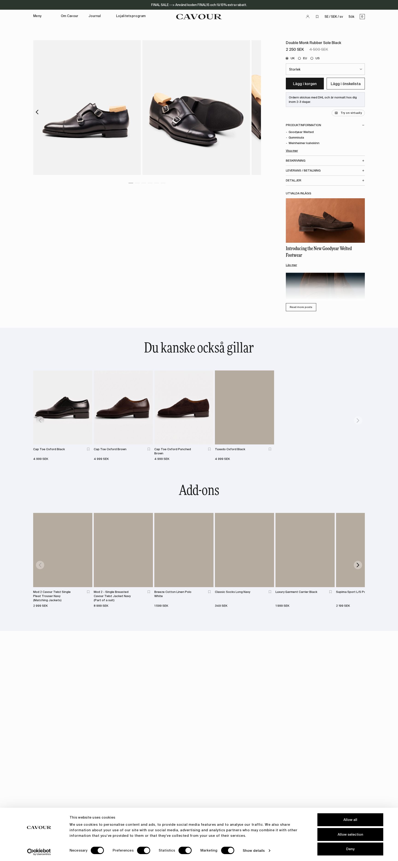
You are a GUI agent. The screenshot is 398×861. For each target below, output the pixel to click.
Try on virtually (351, 113)
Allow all (350, 820)
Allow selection (350, 834)
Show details (254, 851)
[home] (199, 16)
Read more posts (301, 307)
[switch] (143, 850)
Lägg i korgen (305, 84)
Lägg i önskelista (346, 84)
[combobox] (325, 69)
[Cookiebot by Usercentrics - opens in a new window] (39, 852)
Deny (350, 849)
